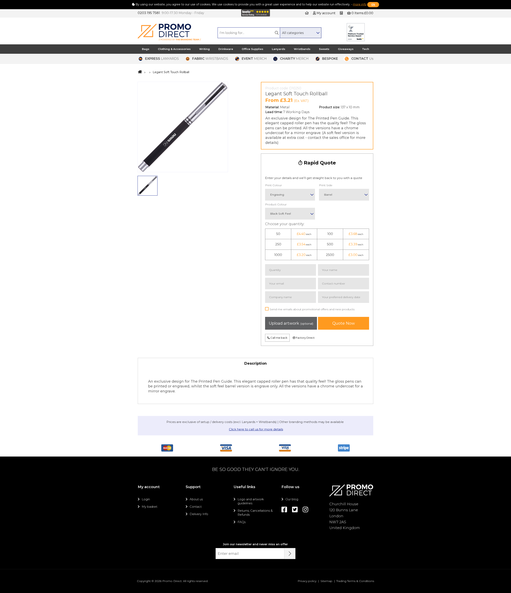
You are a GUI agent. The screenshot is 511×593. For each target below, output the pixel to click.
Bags (145, 49)
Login (146, 499)
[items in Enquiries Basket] (342, 13)
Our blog (291, 499)
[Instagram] (305, 509)
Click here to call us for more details (256, 429)
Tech (365, 49)
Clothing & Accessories (174, 49)
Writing (204, 49)
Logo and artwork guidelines (251, 501)
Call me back (278, 337)
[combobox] (300, 33)
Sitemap (326, 581)
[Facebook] (284, 509)
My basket (149, 506)
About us (196, 499)
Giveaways (346, 49)
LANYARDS (162, 59)
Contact (196, 506)
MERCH (254, 59)
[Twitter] (295, 509)
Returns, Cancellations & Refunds (255, 512)
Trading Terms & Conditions (355, 581)
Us (362, 59)
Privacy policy (307, 581)
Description (255, 363)
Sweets (324, 49)
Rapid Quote (319, 163)
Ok (373, 4)
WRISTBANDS (210, 59)
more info (359, 4)
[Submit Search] (276, 32)
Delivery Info (199, 514)
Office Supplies (252, 49)
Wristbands (302, 49)
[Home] (307, 13)
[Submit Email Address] (289, 553)
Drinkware (225, 49)
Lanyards (278, 49)
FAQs (242, 522)
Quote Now (343, 323)
